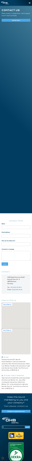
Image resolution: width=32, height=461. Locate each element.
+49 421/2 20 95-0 (16, 287)
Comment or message (8, 249)
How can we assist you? (9, 240)
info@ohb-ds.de (17, 289)
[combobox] (13, 427)
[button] (29, 3)
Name (4, 223)
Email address (6, 232)
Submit (5, 264)
